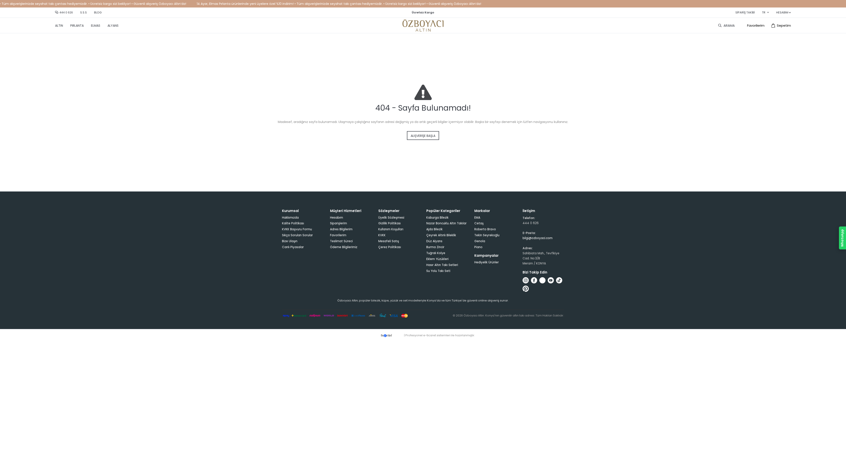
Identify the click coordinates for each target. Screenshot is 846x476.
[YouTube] (551, 280)
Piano (478, 247)
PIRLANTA (77, 25)
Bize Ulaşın (289, 241)
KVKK (382, 235)
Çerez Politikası (389, 247)
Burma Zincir (435, 247)
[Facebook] (534, 280)
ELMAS (95, 25)
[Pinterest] (526, 289)
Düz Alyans (434, 241)
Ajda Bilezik (434, 229)
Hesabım (336, 218)
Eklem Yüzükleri (437, 259)
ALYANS (113, 25)
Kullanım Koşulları (390, 229)
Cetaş (479, 223)
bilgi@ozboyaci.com (538, 238)
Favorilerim (755, 25)
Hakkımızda (290, 218)
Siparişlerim (338, 223)
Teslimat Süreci (341, 241)
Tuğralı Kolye (435, 253)
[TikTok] (559, 280)
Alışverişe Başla (423, 136)
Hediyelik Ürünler (486, 262)
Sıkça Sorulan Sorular (297, 235)
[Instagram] (526, 280)
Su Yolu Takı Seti (438, 271)
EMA (477, 218)
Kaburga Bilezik (437, 218)
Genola (479, 241)
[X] (542, 280)
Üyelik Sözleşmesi (391, 218)
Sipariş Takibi (745, 12)
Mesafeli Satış (388, 241)
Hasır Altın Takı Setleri (442, 265)
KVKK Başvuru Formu (297, 229)
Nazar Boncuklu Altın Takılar (446, 223)
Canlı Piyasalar (293, 247)
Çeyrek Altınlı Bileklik (441, 235)
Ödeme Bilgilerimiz (343, 247)
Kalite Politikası (293, 223)
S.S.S (83, 12)
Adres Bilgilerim (341, 229)
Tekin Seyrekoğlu (486, 235)
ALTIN (59, 25)
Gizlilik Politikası (389, 223)
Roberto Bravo (485, 229)
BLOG (98, 12)
